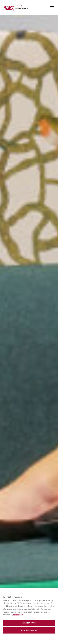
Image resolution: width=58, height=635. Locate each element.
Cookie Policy (17, 614)
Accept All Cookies (29, 630)
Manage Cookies (29, 622)
